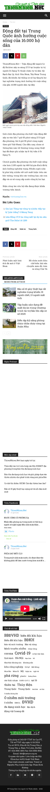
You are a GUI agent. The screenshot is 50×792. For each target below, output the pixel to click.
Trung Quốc (10, 689)
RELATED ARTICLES (13, 278)
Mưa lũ (16, 671)
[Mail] (25, 775)
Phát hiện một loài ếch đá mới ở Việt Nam (12, 263)
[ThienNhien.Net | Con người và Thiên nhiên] (25, 6)
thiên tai (23, 229)
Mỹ (22, 671)
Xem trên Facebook (11, 536)
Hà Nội (19, 658)
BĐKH (29, 639)
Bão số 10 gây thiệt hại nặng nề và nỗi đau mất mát (25, 490)
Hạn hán (28, 658)
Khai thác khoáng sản (12, 663)
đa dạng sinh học (14, 707)
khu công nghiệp (13, 666)
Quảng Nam (32, 676)
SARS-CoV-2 (24, 680)
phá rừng (11, 675)
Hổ (34, 658)
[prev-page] (4, 333)
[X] (11, 55)
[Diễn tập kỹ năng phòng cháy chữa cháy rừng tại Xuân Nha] (9, 323)
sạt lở (34, 680)
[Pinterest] (17, 55)
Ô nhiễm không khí (11, 694)
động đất (14, 229)
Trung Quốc (33, 229)
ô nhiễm (8, 702)
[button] (4, 15)
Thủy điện (24, 684)
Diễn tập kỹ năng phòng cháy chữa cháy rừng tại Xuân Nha (31, 323)
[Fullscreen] (44, 618)
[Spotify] (32, 775)
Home (5, 22)
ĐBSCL (17, 703)
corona (8, 653)
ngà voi (36, 671)
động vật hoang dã (14, 711)
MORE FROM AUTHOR (14, 282)
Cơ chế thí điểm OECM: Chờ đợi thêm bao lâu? (25, 483)
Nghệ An (28, 671)
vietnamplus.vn (19, 196)
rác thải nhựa (11, 680)
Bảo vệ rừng (31, 644)
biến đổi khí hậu (31, 635)
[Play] (6, 618)
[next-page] (8, 333)
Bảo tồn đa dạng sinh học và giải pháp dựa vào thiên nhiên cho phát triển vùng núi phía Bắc (25, 475)
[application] (25, 608)
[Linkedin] (18, 775)
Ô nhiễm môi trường (19, 697)
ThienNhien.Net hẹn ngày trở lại (19, 460)
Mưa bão (7, 671)
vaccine (35, 689)
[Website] (39, 775)
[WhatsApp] (23, 55)
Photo (11, 531)
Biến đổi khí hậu (13, 640)
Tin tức (12, 22)
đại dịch (31, 707)
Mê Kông (35, 667)
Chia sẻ (8, 539)
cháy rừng (32, 649)
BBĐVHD (11, 635)
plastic (23, 676)
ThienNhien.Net (19, 510)
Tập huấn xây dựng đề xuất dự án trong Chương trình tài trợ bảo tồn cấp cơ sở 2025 (32, 309)
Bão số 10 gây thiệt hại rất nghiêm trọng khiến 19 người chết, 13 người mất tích (31, 293)
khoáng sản (28, 662)
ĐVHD (27, 701)
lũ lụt (27, 667)
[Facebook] (5, 55)
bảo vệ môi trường (13, 644)
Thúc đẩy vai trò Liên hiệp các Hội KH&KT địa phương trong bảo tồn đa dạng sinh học (25, 467)
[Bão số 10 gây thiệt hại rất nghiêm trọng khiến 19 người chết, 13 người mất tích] (9, 292)
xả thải (42, 689)
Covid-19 (23, 653)
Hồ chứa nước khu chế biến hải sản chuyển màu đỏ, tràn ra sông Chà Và (37, 264)
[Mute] (39, 618)
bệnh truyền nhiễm (15, 648)
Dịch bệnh (8, 658)
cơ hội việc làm (38, 654)
